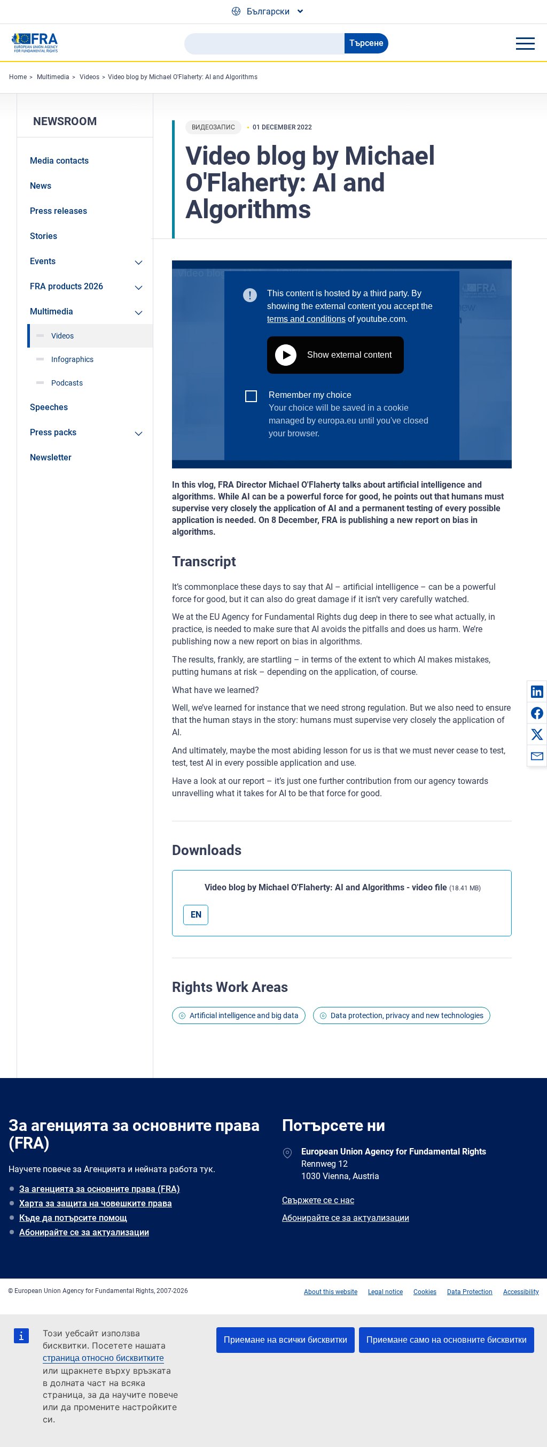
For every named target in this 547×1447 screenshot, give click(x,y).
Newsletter (51, 457)
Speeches (49, 407)
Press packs (53, 432)
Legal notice (385, 1292)
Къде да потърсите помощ (73, 1218)
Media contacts (59, 161)
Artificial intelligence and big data (244, 1015)
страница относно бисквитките (103, 1358)
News (40, 186)
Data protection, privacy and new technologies (407, 1015)
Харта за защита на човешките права (95, 1203)
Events (43, 261)
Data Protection (470, 1292)
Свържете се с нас (318, 1200)
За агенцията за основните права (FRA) (99, 1189)
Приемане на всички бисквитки (285, 1339)
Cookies (424, 1292)
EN (196, 915)
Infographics (72, 359)
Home (18, 77)
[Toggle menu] (525, 43)
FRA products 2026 (66, 286)
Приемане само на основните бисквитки (446, 1339)
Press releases (58, 211)
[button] (536, 691)
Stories (43, 236)
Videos (89, 77)
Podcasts (67, 383)
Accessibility (521, 1292)
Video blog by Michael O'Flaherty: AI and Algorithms (182, 77)
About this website (330, 1292)
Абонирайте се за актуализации (84, 1232)
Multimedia (53, 77)
